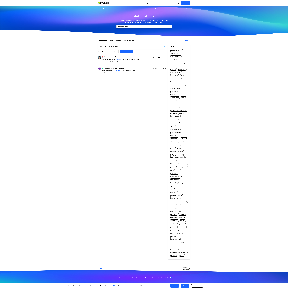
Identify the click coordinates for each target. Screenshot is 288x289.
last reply (125, 59)
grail (178, 148)
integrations (173, 164)
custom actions (174, 94)
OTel (123, 8)
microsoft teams (182, 201)
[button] (174, 286)
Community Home (102, 8)
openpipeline (173, 223)
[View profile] (99, 57)
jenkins (172, 167)
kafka (177, 170)
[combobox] (144, 26)
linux (179, 182)
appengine (179, 59)
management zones (175, 198)
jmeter (183, 167)
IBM (177, 154)
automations (173, 75)
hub (181, 151)
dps (180, 123)
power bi (172, 236)
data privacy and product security (178, 110)
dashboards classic (174, 104)
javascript (183, 164)
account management (175, 50)
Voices (145, 8)
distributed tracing (174, 116)
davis (180, 113)
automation (105, 61)
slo (103, 73)
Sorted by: (101, 51)
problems (172, 246)
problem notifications (175, 242)
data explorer (173, 107)
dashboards (173, 100)
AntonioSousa (129, 70)
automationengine (113, 61)
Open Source (130, 8)
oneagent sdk (173, 220)
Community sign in (183, 8)
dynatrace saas (173, 135)
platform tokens (174, 230)
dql (171, 126)
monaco (172, 208)
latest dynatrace (174, 179)
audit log (172, 69)
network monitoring (175, 211)
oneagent (181, 217)
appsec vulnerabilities (175, 66)
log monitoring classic (175, 186)
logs (171, 189)
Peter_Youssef (131, 59)
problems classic (174, 249)
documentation (174, 119)
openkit (182, 220)
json (171, 170)
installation (173, 160)
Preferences (197, 286)
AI (118, 8)
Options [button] (187, 40)
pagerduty (172, 227)
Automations (118, 40)
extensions (173, 145)
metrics (172, 201)
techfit (107, 73)
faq (119, 61)
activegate (172, 53)
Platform (113, 8)
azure (171, 78)
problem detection (174, 239)
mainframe (173, 192)
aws (181, 75)
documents (173, 123)
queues (181, 255)
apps (184, 63)
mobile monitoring (174, 205)
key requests (173, 173)
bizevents (179, 78)
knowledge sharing (174, 176)
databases (172, 113)
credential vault (174, 91)
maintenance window (175, 195)
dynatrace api (179, 126)
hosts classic (173, 151)
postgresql (172, 233)
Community (153, 8)
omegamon (173, 217)
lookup (177, 189)
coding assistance (174, 88)
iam (171, 154)
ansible (172, 59)
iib (181, 154)
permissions (181, 227)
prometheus (173, 255)
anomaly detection (174, 56)
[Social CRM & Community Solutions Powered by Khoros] (186, 268)
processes (183, 252)
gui (183, 148)
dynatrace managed (175, 132)
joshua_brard (106, 70)
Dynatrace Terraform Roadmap (114, 68)
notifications (182, 214)
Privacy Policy (112, 286)
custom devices (174, 97)
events (181, 141)
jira (178, 167)
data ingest (183, 107)
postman (181, 233)
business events (174, 82)
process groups (173, 252)
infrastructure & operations (176, 157)
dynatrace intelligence (175, 129)
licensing (172, 182)
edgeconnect (173, 141)
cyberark (183, 97)
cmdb (183, 85)
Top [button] (101, 268)
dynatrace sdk (173, 138)
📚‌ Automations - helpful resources (113, 57)
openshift (182, 223)
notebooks (172, 214)
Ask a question (127, 51)
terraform (112, 73)
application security (175, 63)
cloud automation (174, 85)
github (172, 148)
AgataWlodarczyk (107, 59)
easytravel (183, 138)
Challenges (138, 8)
